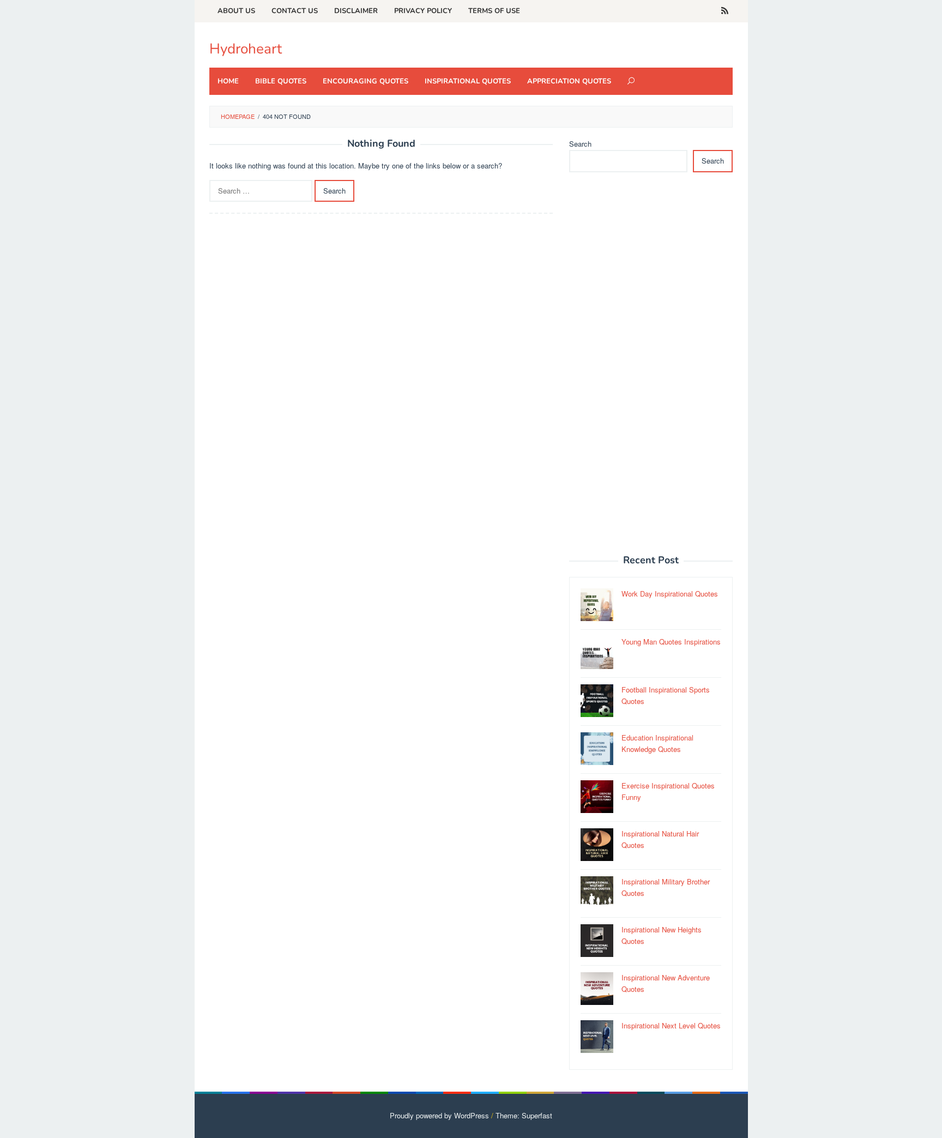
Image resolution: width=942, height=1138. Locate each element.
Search (580, 144)
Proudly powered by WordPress (439, 1115)
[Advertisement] (651, 369)
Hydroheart (245, 48)
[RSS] (725, 11)
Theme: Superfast (524, 1115)
